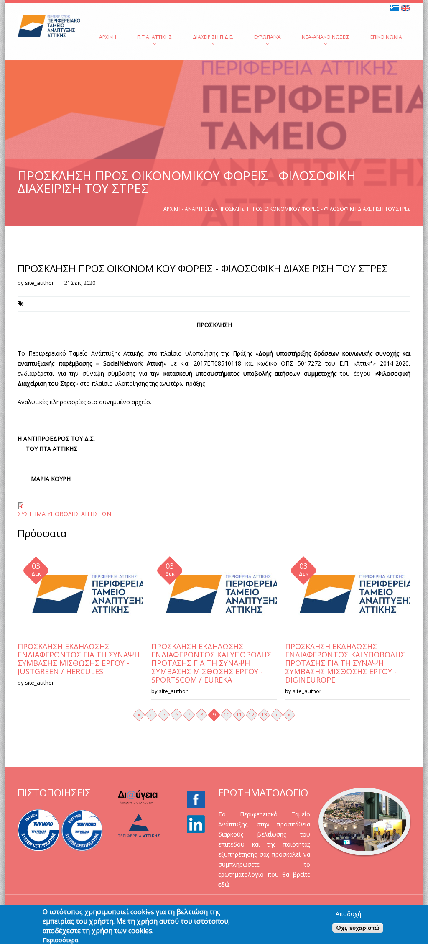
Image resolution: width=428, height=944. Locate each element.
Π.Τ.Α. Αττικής (154, 37)
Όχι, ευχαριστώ (358, 927)
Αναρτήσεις (199, 208)
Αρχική (107, 37)
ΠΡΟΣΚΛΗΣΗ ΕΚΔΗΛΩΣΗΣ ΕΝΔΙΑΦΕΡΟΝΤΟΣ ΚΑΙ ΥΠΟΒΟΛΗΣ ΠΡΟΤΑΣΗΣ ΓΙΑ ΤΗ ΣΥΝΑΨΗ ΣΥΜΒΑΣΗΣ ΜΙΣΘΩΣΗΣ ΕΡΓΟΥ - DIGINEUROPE (345, 663)
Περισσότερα (60, 940)
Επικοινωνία (386, 37)
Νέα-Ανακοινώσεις (325, 37)
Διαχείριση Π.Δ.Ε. (213, 37)
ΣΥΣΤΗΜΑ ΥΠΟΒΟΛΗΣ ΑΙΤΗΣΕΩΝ (64, 514)
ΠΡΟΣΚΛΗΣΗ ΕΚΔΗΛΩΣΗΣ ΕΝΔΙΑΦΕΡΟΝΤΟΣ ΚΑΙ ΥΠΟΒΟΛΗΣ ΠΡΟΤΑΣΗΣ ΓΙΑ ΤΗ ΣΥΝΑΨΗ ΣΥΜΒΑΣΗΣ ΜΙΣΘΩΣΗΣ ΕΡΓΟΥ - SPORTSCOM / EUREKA (211, 663)
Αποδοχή (348, 914)
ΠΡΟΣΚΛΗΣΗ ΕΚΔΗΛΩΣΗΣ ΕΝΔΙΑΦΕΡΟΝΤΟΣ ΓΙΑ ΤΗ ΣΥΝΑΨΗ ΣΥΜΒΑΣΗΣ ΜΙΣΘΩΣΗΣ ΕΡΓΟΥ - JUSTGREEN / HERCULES (79, 658)
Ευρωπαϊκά (267, 37)
